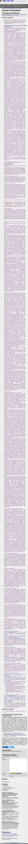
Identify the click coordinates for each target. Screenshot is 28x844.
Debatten (8, 6)
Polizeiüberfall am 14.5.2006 (19, 734)
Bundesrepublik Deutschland (16, 636)
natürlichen (21, 633)
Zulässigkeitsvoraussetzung (9, 699)
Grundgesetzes (13, 637)
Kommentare (13, 25)
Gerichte (5, 634)
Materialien (23, 6)
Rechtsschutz (20, 638)
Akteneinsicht (12, 685)
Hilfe (8, 781)
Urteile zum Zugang (15, 14)
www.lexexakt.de (9, 663)
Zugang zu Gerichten (18, 8)
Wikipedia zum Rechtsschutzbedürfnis (13, 694)
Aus (5, 663)
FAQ (20, 842)
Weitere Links (4, 15)
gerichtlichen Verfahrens (14, 697)
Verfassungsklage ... (23, 744)
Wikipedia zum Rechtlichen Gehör (12, 672)
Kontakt (14, 842)
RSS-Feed (23, 842)
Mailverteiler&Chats (10, 836)
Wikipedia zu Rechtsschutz (11, 647)
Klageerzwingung (23, 14)
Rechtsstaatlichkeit (7, 680)
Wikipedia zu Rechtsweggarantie (12, 631)
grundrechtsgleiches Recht (9, 677)
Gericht (12, 674)
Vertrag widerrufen (14, 843)
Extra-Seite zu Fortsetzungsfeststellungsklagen (12, 735)
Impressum (17, 842)
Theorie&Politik (3, 6)
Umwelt (20, 4)
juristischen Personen (21, 696)
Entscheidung (22, 686)
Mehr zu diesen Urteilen (11, 744)
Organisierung (15, 4)
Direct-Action (2, 4)
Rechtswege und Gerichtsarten (13, 15)
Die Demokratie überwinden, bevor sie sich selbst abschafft (10, 835)
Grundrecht (19, 677)
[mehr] (17, 798)
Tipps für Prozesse (11, 8)
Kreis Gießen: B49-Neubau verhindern (9, 833)
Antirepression (9, 4)
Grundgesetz (19, 673)
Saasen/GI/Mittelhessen (15, 6)
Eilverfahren (15, 667)
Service (1, 7)
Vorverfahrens (15, 654)
